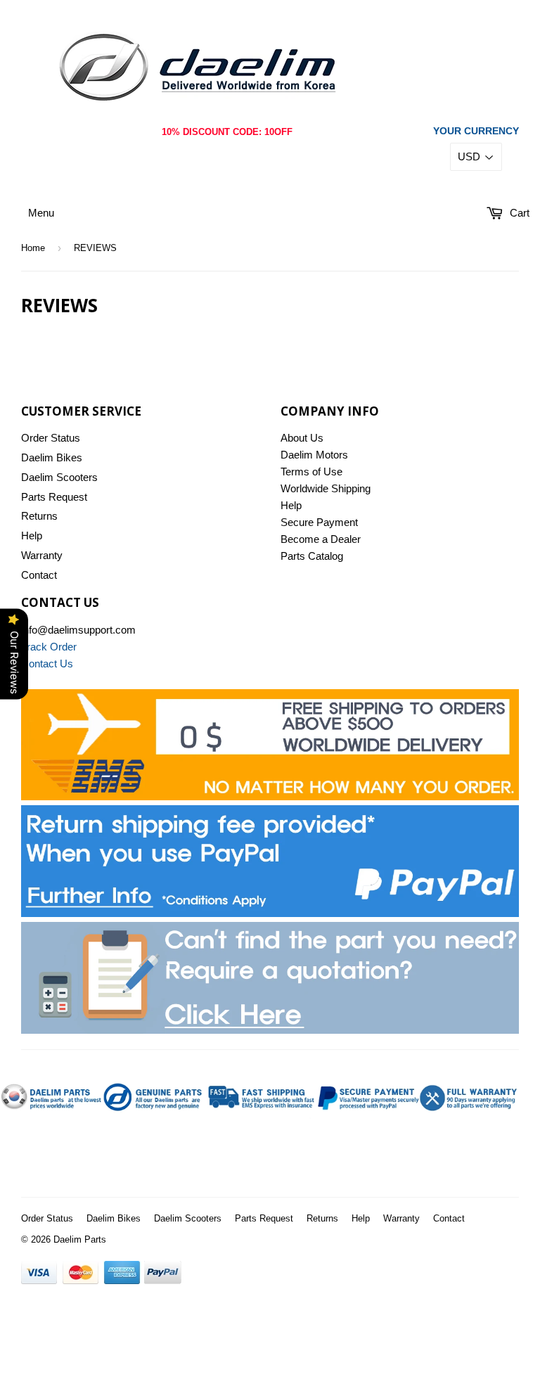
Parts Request (54, 497)
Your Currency (476, 130)
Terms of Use (311, 471)
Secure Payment (319, 522)
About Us (302, 438)
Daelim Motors (314, 455)
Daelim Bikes (51, 457)
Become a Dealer (321, 539)
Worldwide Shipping (326, 488)
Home (33, 248)
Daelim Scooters (59, 477)
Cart (518, 213)
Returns (39, 516)
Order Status (50, 438)
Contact (39, 575)
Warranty (42, 555)
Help (31, 535)
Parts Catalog (312, 556)
